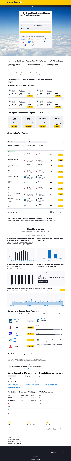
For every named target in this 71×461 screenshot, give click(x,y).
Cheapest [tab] (10, 82)
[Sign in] (51, 6)
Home (8, 6)
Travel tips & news (46, 6)
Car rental (39, 6)
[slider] (64, 142)
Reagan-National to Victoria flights (14, 387)
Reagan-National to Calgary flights (51, 384)
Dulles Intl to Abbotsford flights (32, 385)
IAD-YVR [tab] (38, 235)
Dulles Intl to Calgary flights (13, 384)
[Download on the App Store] (38, 459)
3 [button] (55, 212)
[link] (14, 126)
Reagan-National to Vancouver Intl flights (15, 385)
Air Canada (15, 344)
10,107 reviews (16, 335)
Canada (11, 56)
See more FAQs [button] (27, 368)
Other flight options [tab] (39, 376)
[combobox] (23, 19)
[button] (39, 15)
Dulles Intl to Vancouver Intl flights (32, 384)
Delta (14, 325)
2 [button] (53, 212)
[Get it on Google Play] (33, 459)
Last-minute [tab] (20, 82)
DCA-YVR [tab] (43, 235)
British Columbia (16, 56)
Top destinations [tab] (19, 378)
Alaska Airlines (16, 319)
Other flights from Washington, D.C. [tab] (52, 376)
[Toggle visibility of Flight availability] (51, 260)
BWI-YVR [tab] (33, 235)
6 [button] (60, 212)
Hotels (28, 6)
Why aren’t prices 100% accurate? (14, 443)
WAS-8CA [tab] (28, 235)
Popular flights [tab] (11, 378)
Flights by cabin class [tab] (30, 376)
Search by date (14, 6)
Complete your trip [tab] (20, 376)
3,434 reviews (16, 341)
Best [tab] (15, 82)
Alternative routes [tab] (12, 376)
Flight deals (33, 6)
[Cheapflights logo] (13, 2)
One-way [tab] (26, 82)
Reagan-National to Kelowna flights (51, 385)
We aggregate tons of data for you (14, 441)
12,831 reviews (16, 322)
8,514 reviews (16, 329)
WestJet (14, 338)
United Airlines (16, 332)
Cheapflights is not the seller (13, 439)
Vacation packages (22, 6)
